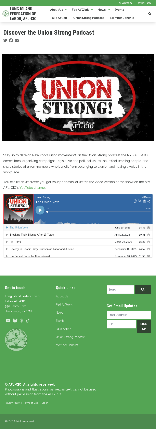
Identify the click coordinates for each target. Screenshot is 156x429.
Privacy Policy (12, 402)
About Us (56, 9)
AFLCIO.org (125, 3)
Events (119, 9)
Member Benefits (122, 17)
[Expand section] (66, 9)
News (102, 9)
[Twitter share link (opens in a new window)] (5, 40)
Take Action (58, 17)
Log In (44, 402)
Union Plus (144, 3)
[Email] (17, 40)
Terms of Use (30, 402)
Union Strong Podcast (88, 17)
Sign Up (143, 326)
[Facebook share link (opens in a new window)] (11, 40)
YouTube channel (33, 188)
